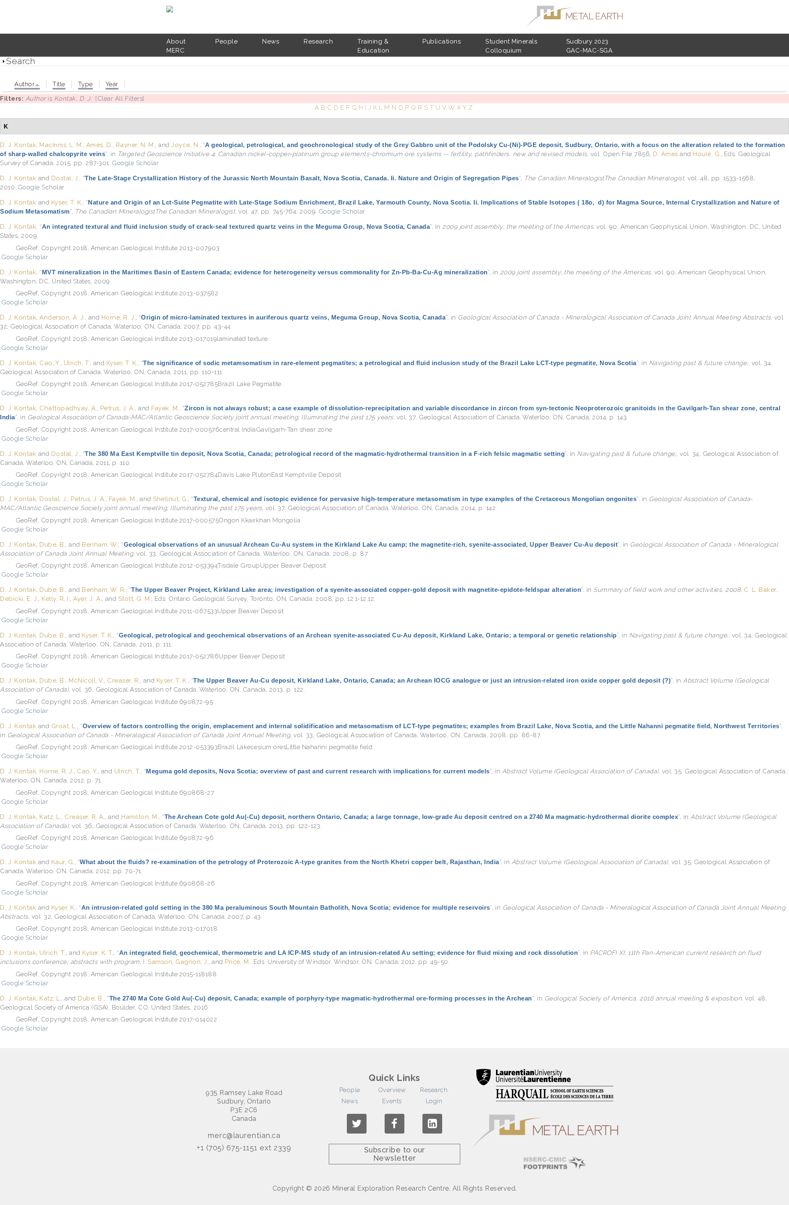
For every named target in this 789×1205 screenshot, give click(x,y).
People (226, 41)
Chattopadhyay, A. (68, 408)
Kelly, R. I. (56, 598)
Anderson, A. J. (62, 317)
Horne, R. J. (119, 317)
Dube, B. (52, 544)
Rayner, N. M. (135, 145)
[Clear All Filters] (119, 98)
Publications (441, 41)
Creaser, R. (123, 680)
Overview (392, 1090)
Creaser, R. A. (85, 817)
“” (302, 178)
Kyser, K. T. (97, 953)
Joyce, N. (185, 145)
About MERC (176, 46)
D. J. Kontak (18, 145)
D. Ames (665, 154)
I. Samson (158, 962)
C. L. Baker (760, 589)
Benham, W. (100, 544)
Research (318, 41)
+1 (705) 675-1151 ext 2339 (244, 1148)
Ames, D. (99, 145)
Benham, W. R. (104, 589)
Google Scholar (135, 163)
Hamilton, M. (140, 817)
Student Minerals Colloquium (511, 46)
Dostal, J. (65, 178)
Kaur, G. (62, 862)
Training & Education (374, 46)
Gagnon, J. (191, 962)
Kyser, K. (63, 907)
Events (392, 1101)
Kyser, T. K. (67, 202)
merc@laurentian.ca (244, 1135)
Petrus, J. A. (117, 408)
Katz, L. (50, 817)
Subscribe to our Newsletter (394, 1153)
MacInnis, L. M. (61, 145)
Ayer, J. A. (87, 598)
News (270, 41)
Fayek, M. (165, 408)
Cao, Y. (49, 363)
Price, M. (237, 962)
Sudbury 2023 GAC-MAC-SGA (589, 46)
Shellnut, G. (170, 499)
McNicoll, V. (86, 680)
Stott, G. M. (134, 598)
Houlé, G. (707, 154)
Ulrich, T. (77, 363)
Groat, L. (64, 726)
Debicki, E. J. (19, 598)
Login (434, 1101)
